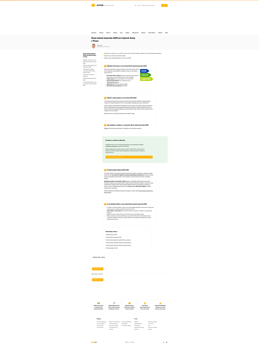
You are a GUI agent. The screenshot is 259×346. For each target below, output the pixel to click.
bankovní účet (131, 186)
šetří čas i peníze (109, 5)
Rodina (127, 32)
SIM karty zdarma (113, 323)
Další (166, 32)
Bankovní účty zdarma (114, 321)
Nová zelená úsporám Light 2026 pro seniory (118, 240)
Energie (101, 32)
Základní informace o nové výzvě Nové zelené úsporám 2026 (90, 61)
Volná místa (137, 325)
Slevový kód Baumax (126, 321)
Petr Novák (99, 45)
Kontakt (150, 329)
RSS (149, 325)
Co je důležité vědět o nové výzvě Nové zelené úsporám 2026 (90, 84)
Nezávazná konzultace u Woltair (114, 157)
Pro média (150, 323)
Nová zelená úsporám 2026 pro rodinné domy (119, 242)
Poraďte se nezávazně (111, 146)
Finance (108, 32)
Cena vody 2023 (101, 323)
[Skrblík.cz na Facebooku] (163, 342)
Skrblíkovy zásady (152, 321)
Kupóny (143, 32)
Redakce (136, 321)
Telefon (115, 32)
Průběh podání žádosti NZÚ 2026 (89, 79)
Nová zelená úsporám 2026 (114, 237)
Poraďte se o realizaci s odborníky (88, 75)
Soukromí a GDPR (152, 327)
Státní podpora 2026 (112, 248)
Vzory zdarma (151, 32)
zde (133, 113)
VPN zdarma (124, 323)
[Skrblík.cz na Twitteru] (167, 342)
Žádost (106, 128)
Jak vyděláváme (138, 323)
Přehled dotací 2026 (112, 234)
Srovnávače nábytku (126, 325)
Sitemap (136, 329)
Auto (121, 32)
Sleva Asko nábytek (113, 325)
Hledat (164, 5)
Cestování (93, 32)
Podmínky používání (139, 327)
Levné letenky (100, 327)
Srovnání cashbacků (101, 321)
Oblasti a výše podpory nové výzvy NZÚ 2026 (90, 66)
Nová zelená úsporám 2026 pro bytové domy (119, 245)
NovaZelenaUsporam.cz (113, 82)
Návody (160, 32)
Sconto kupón (100, 325)
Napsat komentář (98, 268)
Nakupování (135, 32)
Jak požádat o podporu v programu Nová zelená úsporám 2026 (89, 71)
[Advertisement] (129, 20)
